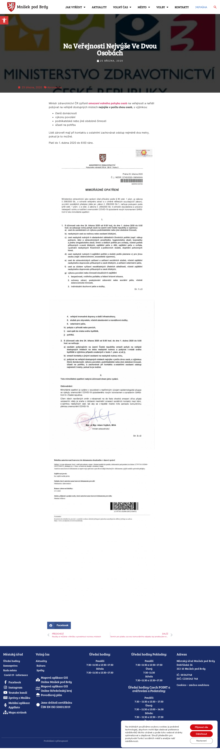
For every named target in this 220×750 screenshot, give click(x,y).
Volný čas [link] (120, 7)
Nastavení (201, 740)
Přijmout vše (201, 727)
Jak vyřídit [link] (73, 7)
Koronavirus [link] (55, 87)
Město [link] (142, 7)
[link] (4, 20)
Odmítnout (201, 734)
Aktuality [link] (99, 7)
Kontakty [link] (182, 7)
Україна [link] (201, 7)
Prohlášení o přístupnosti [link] (56, 740)
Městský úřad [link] (13, 654)
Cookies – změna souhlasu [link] (193, 685)
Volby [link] (160, 7)
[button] (59, 625)
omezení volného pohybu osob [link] (107, 103)
